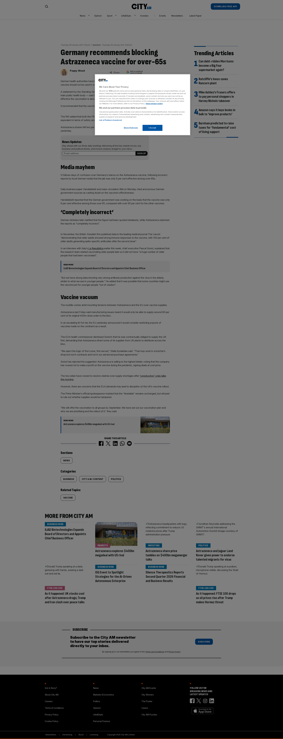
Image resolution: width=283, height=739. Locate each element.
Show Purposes (131, 128)
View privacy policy (154, 104)
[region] (142, 105)
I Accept (152, 128)
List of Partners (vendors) (110, 120)
